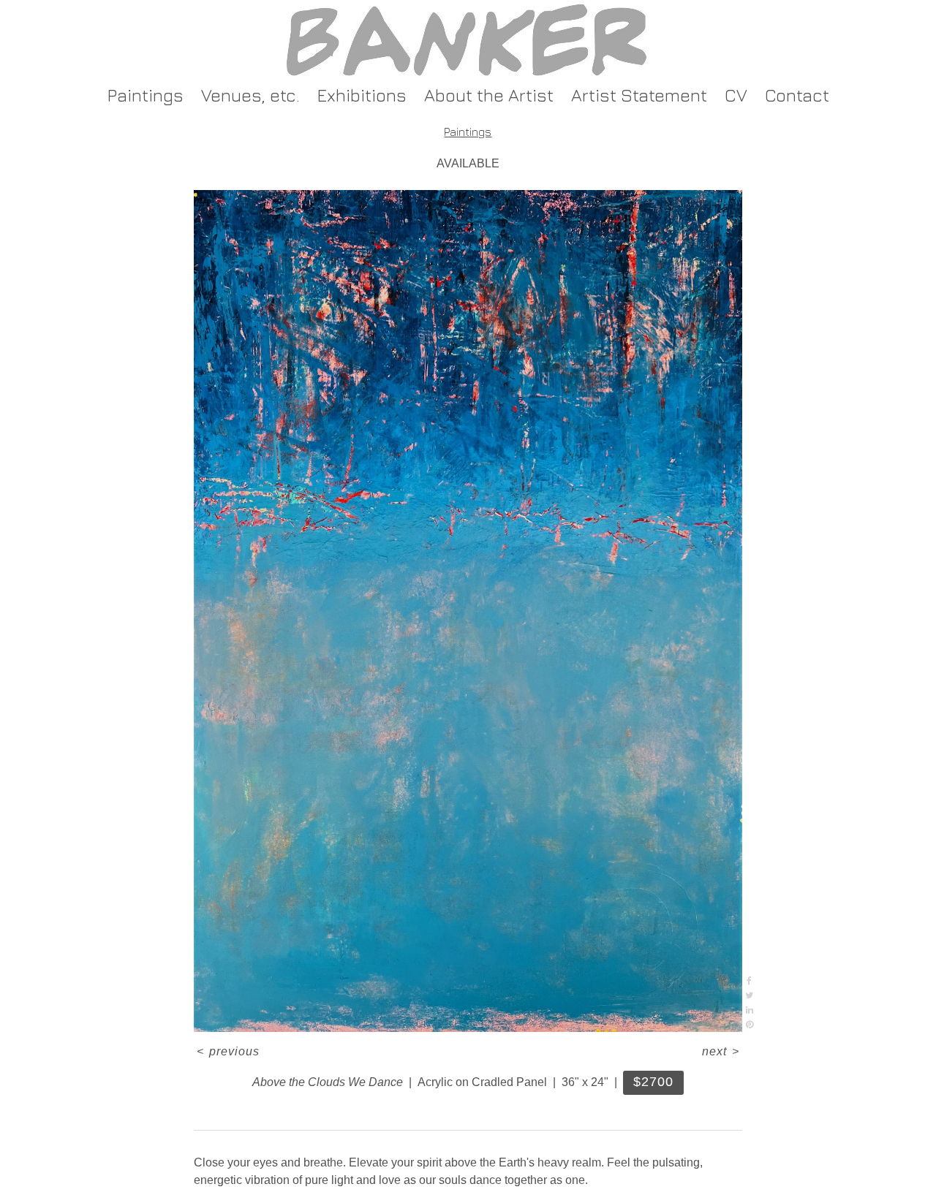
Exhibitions (362, 95)
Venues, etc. (250, 95)
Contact (797, 95)
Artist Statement (639, 95)
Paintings (145, 95)
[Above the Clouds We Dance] (468, 611)
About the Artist (489, 95)
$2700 (653, 1081)
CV (736, 95)
